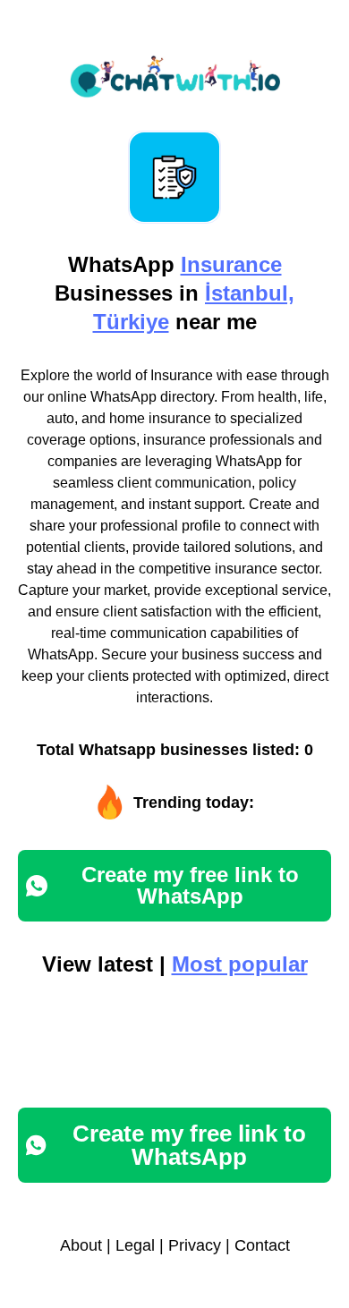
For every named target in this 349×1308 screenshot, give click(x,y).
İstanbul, (249, 293)
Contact (262, 1245)
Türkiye (131, 322)
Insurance (231, 264)
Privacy (194, 1245)
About (81, 1245)
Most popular (240, 964)
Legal (135, 1245)
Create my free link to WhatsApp (190, 885)
